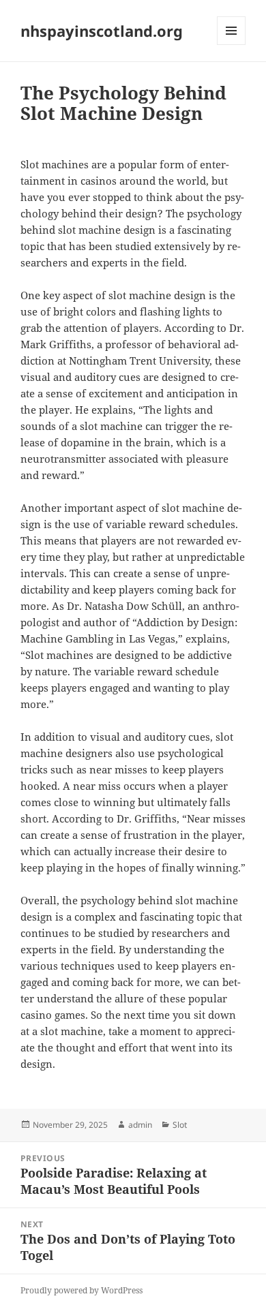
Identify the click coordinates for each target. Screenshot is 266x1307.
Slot (180, 1125)
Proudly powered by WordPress (81, 1290)
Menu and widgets (232, 44)
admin (140, 1125)
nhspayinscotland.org (101, 30)
